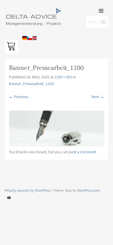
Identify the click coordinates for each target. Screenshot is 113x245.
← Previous (18, 96)
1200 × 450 (63, 77)
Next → (98, 96)
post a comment (82, 151)
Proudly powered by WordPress (27, 190)
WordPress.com (88, 190)
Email (9, 202)
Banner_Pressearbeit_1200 (31, 83)
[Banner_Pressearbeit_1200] (56, 145)
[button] (12, 18)
